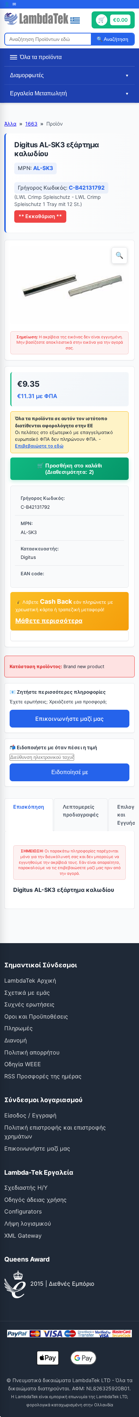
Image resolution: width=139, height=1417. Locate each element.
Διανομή (15, 1040)
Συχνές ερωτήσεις (29, 1004)
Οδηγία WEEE (22, 1064)
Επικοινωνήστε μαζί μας (69, 718)
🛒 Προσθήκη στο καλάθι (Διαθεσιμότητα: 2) (69, 468)
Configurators (23, 1211)
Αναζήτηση (115, 39)
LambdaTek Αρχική (30, 980)
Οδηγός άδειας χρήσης (35, 1199)
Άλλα (10, 124)
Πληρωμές (18, 1028)
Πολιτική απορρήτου (32, 1052)
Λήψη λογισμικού (27, 1223)
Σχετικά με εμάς (27, 992)
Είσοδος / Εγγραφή (30, 1115)
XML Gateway (23, 1235)
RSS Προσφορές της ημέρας (43, 1076)
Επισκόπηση (28, 807)
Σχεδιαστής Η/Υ (26, 1187)
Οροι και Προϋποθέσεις (36, 1016)
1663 (31, 124)
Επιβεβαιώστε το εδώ (39, 446)
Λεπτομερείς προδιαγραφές (81, 811)
